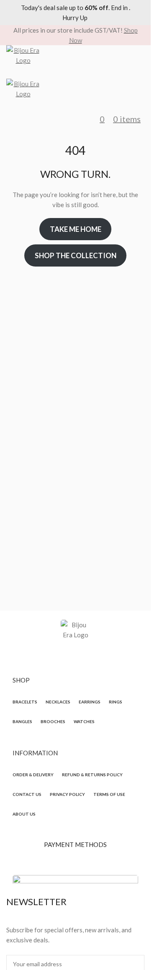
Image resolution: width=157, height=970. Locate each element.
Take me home (75, 229)
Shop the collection (75, 255)
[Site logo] (75, 62)
